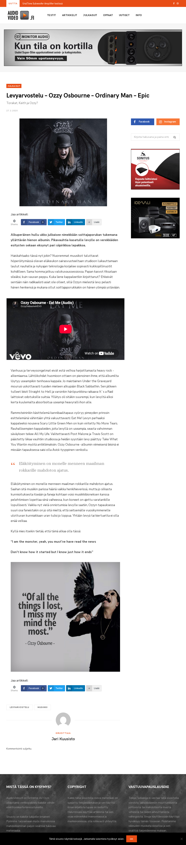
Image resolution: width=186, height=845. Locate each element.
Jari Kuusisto (63, 738)
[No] (181, 839)
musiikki (43, 707)
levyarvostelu (19, 707)
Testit (51, 15)
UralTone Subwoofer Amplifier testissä (43, 3)
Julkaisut (90, 15)
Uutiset (124, 15)
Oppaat (108, 15)
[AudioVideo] (20, 15)
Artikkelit (69, 15)
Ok (131, 838)
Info (139, 15)
